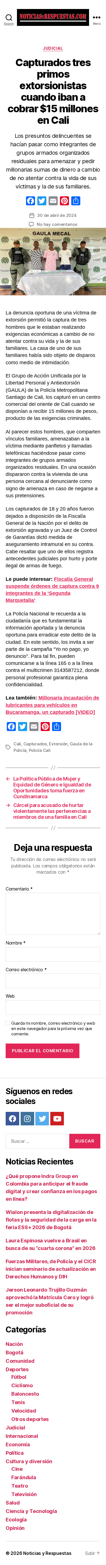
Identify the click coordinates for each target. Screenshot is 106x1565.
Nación (14, 1344)
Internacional (22, 1436)
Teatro (19, 1486)
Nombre (16, 943)
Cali (17, 743)
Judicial (53, 48)
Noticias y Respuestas (47, 1553)
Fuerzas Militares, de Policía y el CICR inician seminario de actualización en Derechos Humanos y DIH (51, 1269)
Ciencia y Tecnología (31, 1511)
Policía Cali (40, 750)
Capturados (35, 743)
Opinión (15, 1528)
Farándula (23, 1477)
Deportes (17, 1369)
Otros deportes (30, 1419)
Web (10, 996)
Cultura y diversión (29, 1461)
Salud (13, 1503)
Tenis (18, 1402)
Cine (17, 1469)
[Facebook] (30, 201)
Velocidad (23, 1411)
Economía (18, 1444)
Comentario (19, 889)
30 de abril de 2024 (56, 215)
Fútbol (18, 1377)
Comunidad (20, 1361)
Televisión (23, 1494)
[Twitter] (42, 1118)
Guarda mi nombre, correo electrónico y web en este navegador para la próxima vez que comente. (53, 1028)
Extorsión (58, 743)
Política (15, 1453)
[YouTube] (57, 1118)
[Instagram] (27, 1118)
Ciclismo (22, 1385)
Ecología (16, 1520)
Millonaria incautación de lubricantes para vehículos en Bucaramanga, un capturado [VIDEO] (52, 705)
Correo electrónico (26, 969)
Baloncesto (25, 1394)
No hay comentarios (57, 224)
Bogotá (14, 1352)
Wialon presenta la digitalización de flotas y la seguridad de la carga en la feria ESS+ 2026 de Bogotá (51, 1219)
